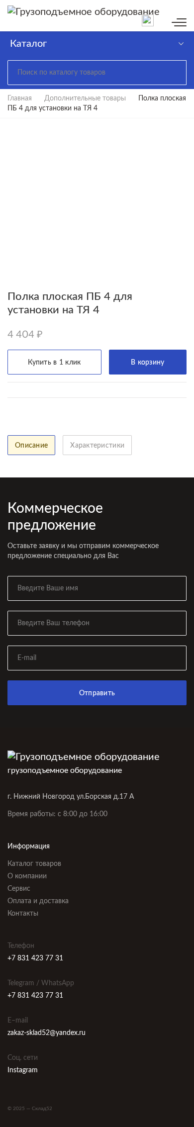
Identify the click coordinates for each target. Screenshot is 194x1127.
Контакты (22, 913)
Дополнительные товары (85, 98)
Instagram (22, 1070)
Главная (19, 98)
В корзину (148, 362)
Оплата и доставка (38, 901)
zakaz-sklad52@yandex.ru (46, 1033)
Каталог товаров (34, 863)
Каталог (28, 44)
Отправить (97, 693)
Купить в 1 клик (54, 362)
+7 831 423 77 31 (35, 958)
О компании (27, 876)
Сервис (18, 888)
